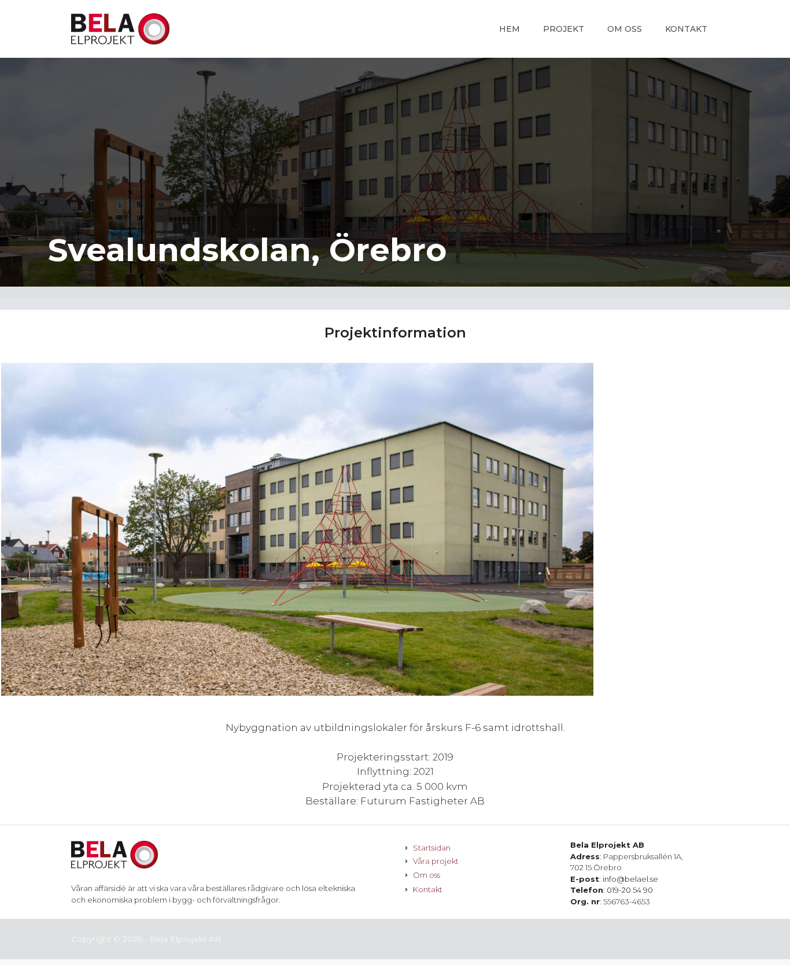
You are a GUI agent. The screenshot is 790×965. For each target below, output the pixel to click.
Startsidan (432, 847)
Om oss (624, 29)
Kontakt (686, 29)
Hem (509, 29)
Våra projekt (436, 861)
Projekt (563, 29)
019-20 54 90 (630, 890)
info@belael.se (630, 879)
